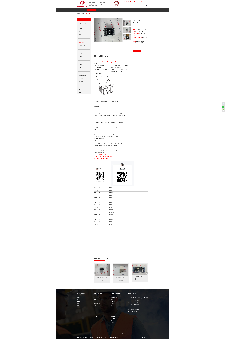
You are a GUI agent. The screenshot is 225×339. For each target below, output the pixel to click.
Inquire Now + (137, 50)
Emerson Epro (82, 70)
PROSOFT (81, 64)
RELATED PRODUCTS (102, 258)
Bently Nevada (82, 48)
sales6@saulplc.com (143, 1)
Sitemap (104, 337)
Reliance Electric (82, 75)
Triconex (80, 37)
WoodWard (81, 53)
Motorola (81, 62)
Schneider (81, 78)
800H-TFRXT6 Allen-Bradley (102, 277)
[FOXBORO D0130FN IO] (139, 270)
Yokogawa (81, 73)
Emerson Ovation (82, 39)
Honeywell (81, 56)
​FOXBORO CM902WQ (120, 276)
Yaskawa (80, 86)
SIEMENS (80, 84)
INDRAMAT (81, 28)
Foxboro (80, 34)
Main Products (116, 294)
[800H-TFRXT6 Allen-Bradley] (102, 270)
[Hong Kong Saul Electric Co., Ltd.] (91, 4)
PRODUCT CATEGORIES (84, 20)
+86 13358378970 (138, 309)
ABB (79, 31)
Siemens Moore (82, 51)
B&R (79, 89)
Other (80, 92)
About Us (102, 10)
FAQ (119, 10)
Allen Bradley (87, 13)
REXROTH (81, 26)
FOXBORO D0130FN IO (139, 277)
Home (82, 10)
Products (92, 10)
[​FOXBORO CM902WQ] (120, 269)
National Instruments (83, 23)
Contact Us (128, 10)
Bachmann (81, 81)
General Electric (82, 45)
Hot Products (97, 294)
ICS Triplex (81, 59)
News (111, 10)
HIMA (80, 67)
